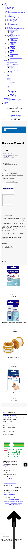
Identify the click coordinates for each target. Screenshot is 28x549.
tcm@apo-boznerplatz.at (9, 494)
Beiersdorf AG (9, 182)
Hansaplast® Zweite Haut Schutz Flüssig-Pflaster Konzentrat (14, 323)
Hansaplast (15, 182)
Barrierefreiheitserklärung (14, 504)
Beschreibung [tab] (8, 215)
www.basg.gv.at (6, 465)
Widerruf (20, 503)
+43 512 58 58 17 (8, 479)
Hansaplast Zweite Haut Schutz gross (14, 288)
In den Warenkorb (14, 173)
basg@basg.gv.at (7, 466)
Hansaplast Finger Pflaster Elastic (14, 392)
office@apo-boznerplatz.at (10, 483)
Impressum (6, 501)
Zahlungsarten (14, 503)
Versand (7, 156)
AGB (17, 501)
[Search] (5, 130)
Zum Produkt (14, 296)
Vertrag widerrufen (5, 534)
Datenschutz (12, 501)
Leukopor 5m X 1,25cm (14, 357)
